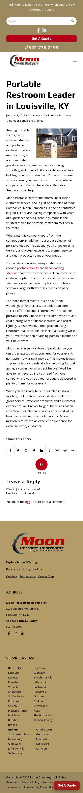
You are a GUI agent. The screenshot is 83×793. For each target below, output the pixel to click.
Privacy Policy (30, 782)
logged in (31, 502)
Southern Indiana (19, 734)
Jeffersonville (16, 748)
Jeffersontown (42, 682)
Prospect (13, 701)
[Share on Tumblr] (49, 450)
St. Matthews (16, 696)
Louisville (14, 672)
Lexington (14, 677)
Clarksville (14, 743)
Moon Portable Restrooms (28, 120)
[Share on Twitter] (18, 450)
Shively (12, 706)
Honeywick (13, 787)
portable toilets (28, 268)
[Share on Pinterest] (34, 450)
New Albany (15, 739)
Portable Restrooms (59, 115)
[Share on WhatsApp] (26, 450)
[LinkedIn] (44, 30)
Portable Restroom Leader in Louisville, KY (40, 95)
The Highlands (42, 715)
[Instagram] (15, 633)
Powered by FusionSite (38, 787)
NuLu (37, 710)
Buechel (13, 720)
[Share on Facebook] (10, 450)
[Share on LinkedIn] (42, 450)
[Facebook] (38, 30)
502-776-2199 (43, 47)
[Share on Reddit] (65, 450)
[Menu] (75, 60)
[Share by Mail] (73, 450)
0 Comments (35, 115)
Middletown (15, 715)
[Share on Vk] (57, 450)
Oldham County (43, 720)
